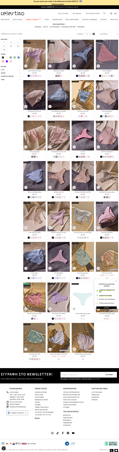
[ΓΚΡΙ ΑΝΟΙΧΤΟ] (88, 76)
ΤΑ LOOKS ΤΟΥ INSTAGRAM (44, 412)
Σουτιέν (45, 27)
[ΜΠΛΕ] (79, 76)
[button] (4, 448)
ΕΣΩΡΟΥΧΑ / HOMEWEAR (89, 19)
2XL (11, 46)
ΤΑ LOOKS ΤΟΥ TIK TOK (43, 415)
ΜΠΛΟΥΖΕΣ (67, 415)
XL (4, 46)
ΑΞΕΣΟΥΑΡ (103, 19)
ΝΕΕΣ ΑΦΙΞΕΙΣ (5, 19)
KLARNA (38, 405)
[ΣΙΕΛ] (31, 116)
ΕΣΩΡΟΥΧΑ (67, 425)
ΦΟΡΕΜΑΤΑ (67, 420)
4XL (4, 49)
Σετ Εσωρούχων (55, 27)
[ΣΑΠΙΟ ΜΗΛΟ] (61, 76)
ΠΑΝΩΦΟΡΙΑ (67, 423)
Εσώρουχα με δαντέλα (68, 27)
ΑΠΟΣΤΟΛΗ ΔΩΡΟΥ (41, 410)
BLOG (37, 418)
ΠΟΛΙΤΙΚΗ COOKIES (70, 400)
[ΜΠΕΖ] (33, 76)
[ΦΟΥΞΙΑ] (84, 76)
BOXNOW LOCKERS (41, 400)
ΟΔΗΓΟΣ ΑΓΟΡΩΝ (41, 392)
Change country (58, 4)
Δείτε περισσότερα (58, 24)
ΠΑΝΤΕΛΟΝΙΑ (68, 418)
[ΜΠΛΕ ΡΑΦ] (54, 116)
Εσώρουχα (38, 27)
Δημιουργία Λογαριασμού (106, 310)
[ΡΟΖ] (38, 76)
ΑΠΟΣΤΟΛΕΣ (39, 395)
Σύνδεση (106, 307)
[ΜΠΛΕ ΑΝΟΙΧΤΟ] (79, 116)
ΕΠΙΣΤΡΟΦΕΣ (39, 397)
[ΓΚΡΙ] (109, 76)
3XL (18, 46)
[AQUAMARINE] (82, 278)
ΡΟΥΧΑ (47, 19)
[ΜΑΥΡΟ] (29, 76)
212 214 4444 (14, 392)
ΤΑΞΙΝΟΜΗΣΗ (104, 34)
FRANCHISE (95, 395)
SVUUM (37, 402)
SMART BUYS (114, 19)
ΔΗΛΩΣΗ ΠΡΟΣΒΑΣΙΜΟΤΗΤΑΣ (73, 402)
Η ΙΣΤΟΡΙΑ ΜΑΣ (97, 392)
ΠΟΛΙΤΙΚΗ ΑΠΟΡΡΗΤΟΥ (71, 397)
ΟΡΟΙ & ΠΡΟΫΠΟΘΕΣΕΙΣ (71, 392)
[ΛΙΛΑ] (102, 76)
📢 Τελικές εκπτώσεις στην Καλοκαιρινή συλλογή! (59, 7)
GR (115, 13)
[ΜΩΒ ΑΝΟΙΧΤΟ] (108, 237)
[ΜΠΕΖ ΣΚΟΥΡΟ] (84, 278)
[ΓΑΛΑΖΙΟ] (31, 76)
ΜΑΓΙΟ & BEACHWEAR (72, 19)
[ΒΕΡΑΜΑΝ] (107, 76)
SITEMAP (66, 407)
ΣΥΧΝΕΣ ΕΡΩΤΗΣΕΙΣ (42, 407)
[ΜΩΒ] (35, 76)
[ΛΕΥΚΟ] (40, 76)
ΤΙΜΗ (2, 79)
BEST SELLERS (17, 19)
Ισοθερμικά (80, 27)
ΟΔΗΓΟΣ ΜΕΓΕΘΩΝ (69, 405)
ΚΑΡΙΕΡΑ (95, 400)
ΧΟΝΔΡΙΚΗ (95, 397)
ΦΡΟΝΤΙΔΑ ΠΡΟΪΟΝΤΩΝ (71, 395)
